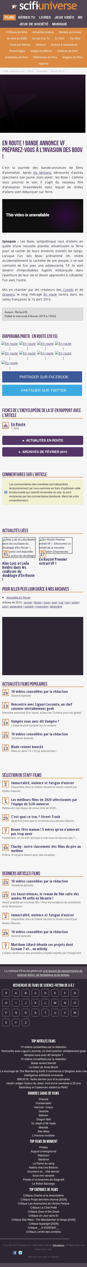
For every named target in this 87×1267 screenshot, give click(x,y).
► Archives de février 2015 (42, 451)
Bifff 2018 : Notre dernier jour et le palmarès (43, 1079)
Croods (68, 290)
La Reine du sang (43, 1163)
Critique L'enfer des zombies (43, 1231)
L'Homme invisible (43, 1135)
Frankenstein (44, 1103)
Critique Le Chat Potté (43, 1207)
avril (54, 602)
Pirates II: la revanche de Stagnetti (43, 1179)
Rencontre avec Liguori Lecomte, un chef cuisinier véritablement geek (41, 706)
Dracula (43, 1099)
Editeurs (41, 44)
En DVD (59, 38)
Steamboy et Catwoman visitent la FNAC (43, 1087)
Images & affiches (41, 51)
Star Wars (44, 1131)
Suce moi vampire (43, 1175)
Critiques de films (16, 32)
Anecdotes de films (16, 57)
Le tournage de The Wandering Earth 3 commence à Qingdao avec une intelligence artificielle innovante (43, 1073)
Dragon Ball (43, 1119)
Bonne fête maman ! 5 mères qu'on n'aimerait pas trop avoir (45, 831)
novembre (42, 606)
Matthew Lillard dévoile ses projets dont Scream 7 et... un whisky (42, 946)
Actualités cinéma (43, 32)
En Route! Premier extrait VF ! (53, 561)
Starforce (43, 1159)
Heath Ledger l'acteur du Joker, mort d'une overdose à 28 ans (43, 1083)
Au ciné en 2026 (17, 38)
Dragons (8, 294)
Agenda (43, 63)
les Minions (42, 172)
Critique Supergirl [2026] (43, 1223)
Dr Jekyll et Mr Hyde (43, 1123)
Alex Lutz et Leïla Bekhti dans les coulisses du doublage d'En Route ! (18, 571)
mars (47, 602)
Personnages (17, 51)
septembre (16, 606)
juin (67, 602)
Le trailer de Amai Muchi (43, 1067)
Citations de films (67, 51)
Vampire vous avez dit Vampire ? (35, 721)
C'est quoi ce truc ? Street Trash (35, 816)
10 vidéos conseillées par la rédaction (39, 691)
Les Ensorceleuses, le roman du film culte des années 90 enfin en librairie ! (45, 896)
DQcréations (58, 1245)
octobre (29, 606)
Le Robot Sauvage (43, 1183)
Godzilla (44, 1111)
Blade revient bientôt (27, 746)
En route (50, 294)
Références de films (45, 57)
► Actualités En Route (42, 440)
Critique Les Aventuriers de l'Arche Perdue (43, 1203)
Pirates (43, 1147)
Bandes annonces (70, 32)
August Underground (43, 1151)
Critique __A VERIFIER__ (43, 1227)
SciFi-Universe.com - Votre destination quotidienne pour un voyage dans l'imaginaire (43, 6)
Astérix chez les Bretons (43, 1167)
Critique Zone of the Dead (43, 1211)
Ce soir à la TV (41, 38)
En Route (18, 424)
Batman (43, 1115)
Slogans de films (72, 57)
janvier (28, 602)
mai (61, 602)
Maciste (43, 1127)
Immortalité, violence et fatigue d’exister (42, 782)
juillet (75, 602)
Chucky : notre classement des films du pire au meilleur (46, 848)
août (5, 606)
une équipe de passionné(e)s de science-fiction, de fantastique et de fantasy (50, 973)
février (38, 602)
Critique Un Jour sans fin (43, 1215)
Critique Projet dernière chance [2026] (44, 1199)
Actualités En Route (18, 597)
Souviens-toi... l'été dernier (43, 1171)
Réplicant (43, 1155)
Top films (75, 38)
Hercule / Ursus (43, 1107)
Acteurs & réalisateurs (64, 44)
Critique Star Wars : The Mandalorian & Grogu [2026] (43, 1219)
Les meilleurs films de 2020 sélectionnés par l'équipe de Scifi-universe (44, 801)
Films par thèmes (20, 44)
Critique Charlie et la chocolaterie (43, 1195)
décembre (56, 606)
